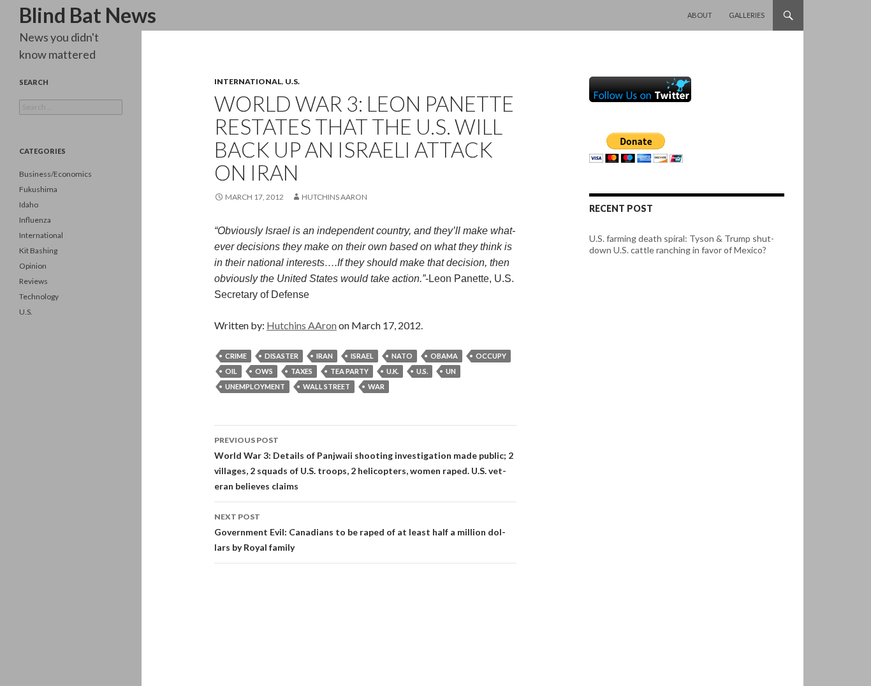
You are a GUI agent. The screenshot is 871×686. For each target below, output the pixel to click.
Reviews (33, 281)
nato (402, 356)
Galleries (747, 15)
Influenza (35, 220)
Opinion (33, 266)
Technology (39, 296)
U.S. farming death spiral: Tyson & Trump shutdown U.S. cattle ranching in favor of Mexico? (681, 244)
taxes (301, 371)
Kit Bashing (38, 250)
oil (231, 371)
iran (324, 356)
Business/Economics (55, 174)
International (248, 81)
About (699, 15)
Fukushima (38, 189)
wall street (326, 386)
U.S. (292, 81)
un (451, 371)
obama (444, 356)
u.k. (392, 371)
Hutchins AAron (334, 197)
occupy (491, 356)
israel (362, 356)
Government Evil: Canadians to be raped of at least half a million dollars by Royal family (360, 532)
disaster (281, 356)
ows (264, 371)
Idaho (28, 204)
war (376, 386)
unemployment (255, 386)
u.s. (422, 371)
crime (236, 356)
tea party (349, 371)
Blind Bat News (87, 15)
